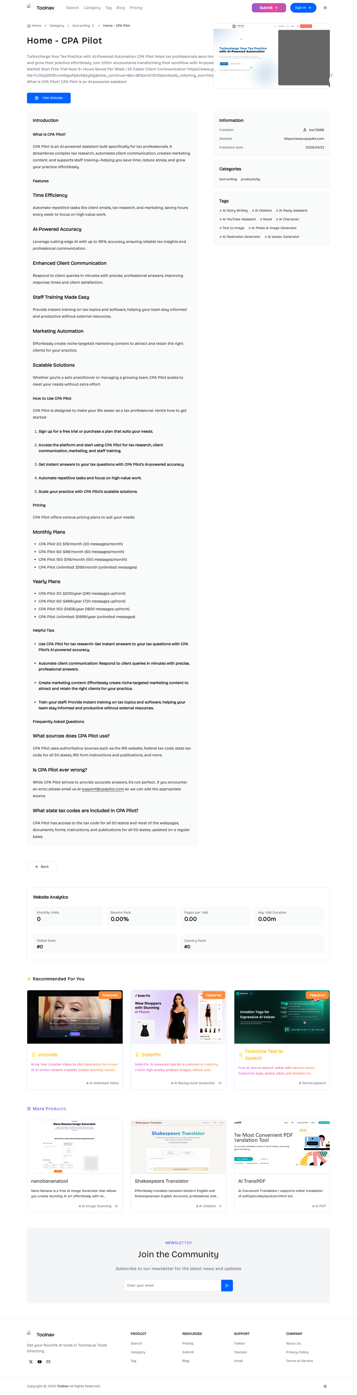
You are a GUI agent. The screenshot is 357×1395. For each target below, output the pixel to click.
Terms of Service (299, 1361)
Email (238, 1361)
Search (72, 7)
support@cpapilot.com (103, 789)
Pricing (136, 7)
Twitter (239, 1343)
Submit (188, 1352)
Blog (121, 7)
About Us (293, 1343)
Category (92, 7)
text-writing (81, 26)
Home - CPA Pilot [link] (116, 26)
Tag (108, 7)
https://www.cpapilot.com (304, 139)
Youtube (240, 1352)
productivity (250, 179)
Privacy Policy (297, 1352)
